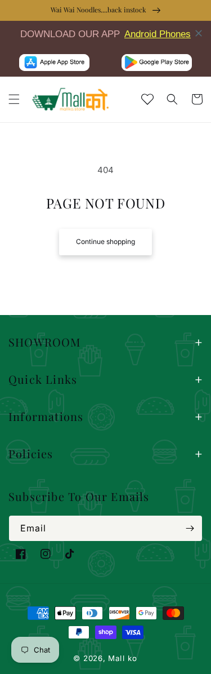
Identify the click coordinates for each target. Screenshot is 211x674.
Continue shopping (105, 241)
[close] (198, 33)
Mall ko (122, 658)
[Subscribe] (189, 528)
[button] (14, 99)
